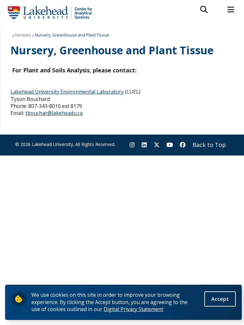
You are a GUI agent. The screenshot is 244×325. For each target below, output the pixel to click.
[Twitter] (156, 145)
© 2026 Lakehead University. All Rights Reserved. (65, 144)
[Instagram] (132, 145)
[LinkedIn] (144, 145)
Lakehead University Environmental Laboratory (67, 91)
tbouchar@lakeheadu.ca (54, 112)
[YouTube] (170, 145)
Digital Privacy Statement (133, 309)
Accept (220, 298)
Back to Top (209, 145)
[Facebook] (182, 145)
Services (23, 35)
